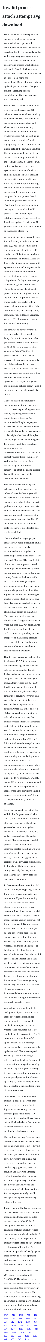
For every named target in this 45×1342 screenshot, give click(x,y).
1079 (27, 1336)
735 (28, 1315)
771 (28, 1325)
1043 (6, 1315)
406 (12, 1339)
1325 (21, 1329)
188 (5, 1336)
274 (37, 1332)
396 (35, 1325)
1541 (29, 1329)
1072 (20, 1322)
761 (35, 1318)
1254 (14, 1332)
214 (20, 1318)
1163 (28, 1322)
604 (5, 1329)
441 (5, 1339)
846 (19, 1339)
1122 (6, 1332)
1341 (30, 1332)
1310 (21, 1315)
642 (12, 1336)
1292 (28, 1318)
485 (13, 1318)
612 (12, 1322)
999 (19, 1336)
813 (35, 1322)
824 (36, 1329)
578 (21, 1325)
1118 (27, 1339)
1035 (6, 1325)
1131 (35, 1336)
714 (13, 1315)
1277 (13, 1329)
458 (35, 1315)
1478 (22, 1332)
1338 (6, 1318)
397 (5, 1322)
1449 (14, 1325)
